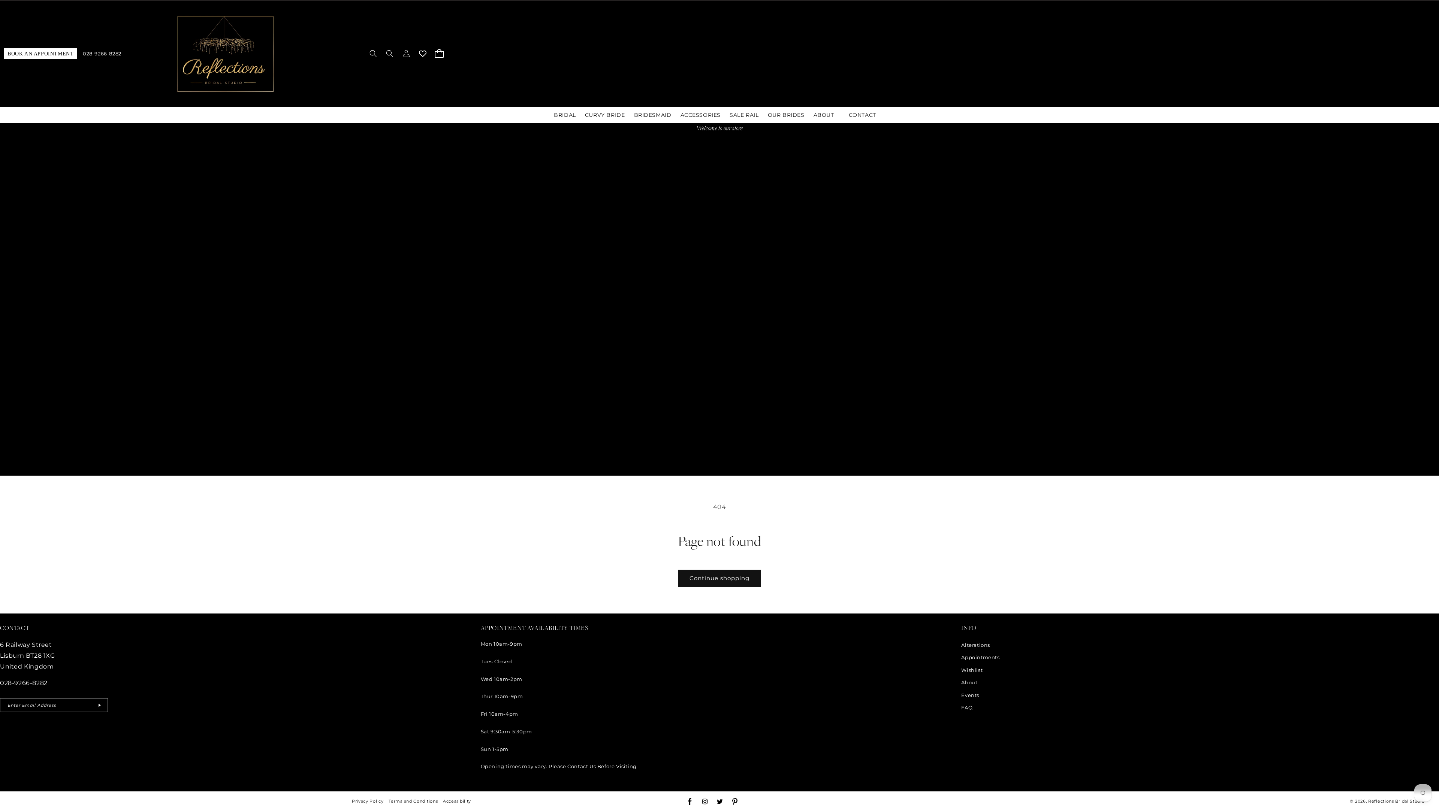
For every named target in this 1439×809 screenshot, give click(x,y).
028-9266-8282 (102, 54)
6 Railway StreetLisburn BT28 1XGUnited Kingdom (27, 655)
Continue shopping (719, 578)
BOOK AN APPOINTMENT (40, 54)
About (969, 682)
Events (970, 695)
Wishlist (972, 670)
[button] (373, 53)
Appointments (980, 657)
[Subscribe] (99, 705)
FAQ (966, 707)
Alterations (975, 645)
